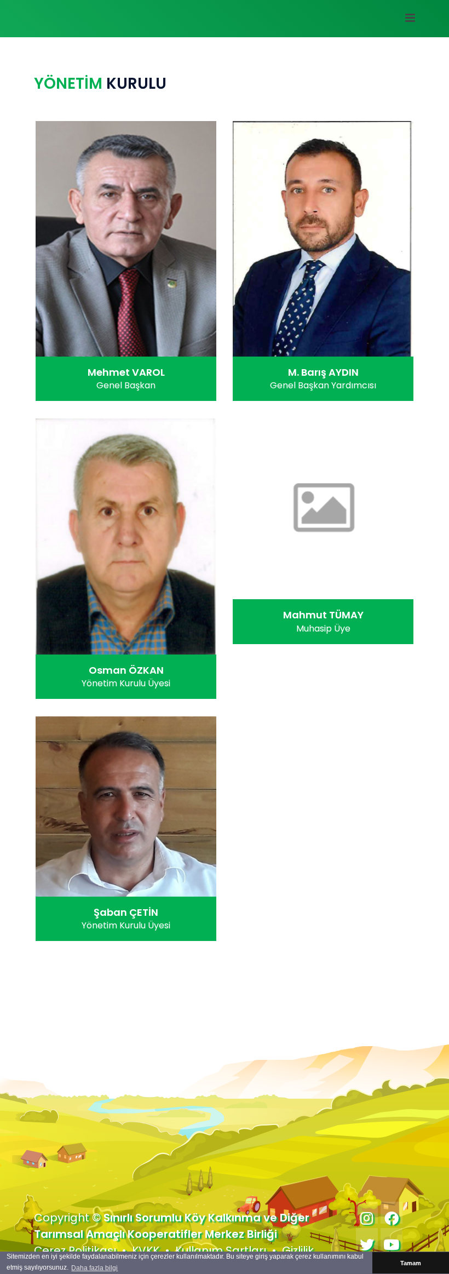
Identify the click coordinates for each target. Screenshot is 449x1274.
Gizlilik (298, 1250)
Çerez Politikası (75, 1250)
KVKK (145, 1250)
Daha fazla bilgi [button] (94, 1268)
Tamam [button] (410, 1263)
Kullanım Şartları (220, 1250)
